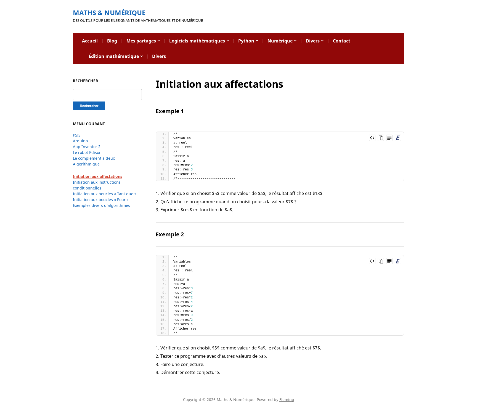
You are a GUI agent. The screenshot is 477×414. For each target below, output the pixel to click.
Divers (313, 41)
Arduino (80, 140)
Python (246, 41)
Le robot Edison (87, 152)
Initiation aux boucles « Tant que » (104, 193)
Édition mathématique (114, 56)
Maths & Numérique (109, 12)
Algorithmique (86, 164)
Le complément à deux (94, 158)
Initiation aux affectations (97, 176)
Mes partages (141, 41)
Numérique (280, 41)
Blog (112, 41)
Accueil (90, 41)
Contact (341, 41)
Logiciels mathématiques (197, 41)
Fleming (286, 399)
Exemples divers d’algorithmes (101, 205)
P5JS (77, 135)
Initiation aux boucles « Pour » (101, 199)
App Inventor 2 (86, 146)
